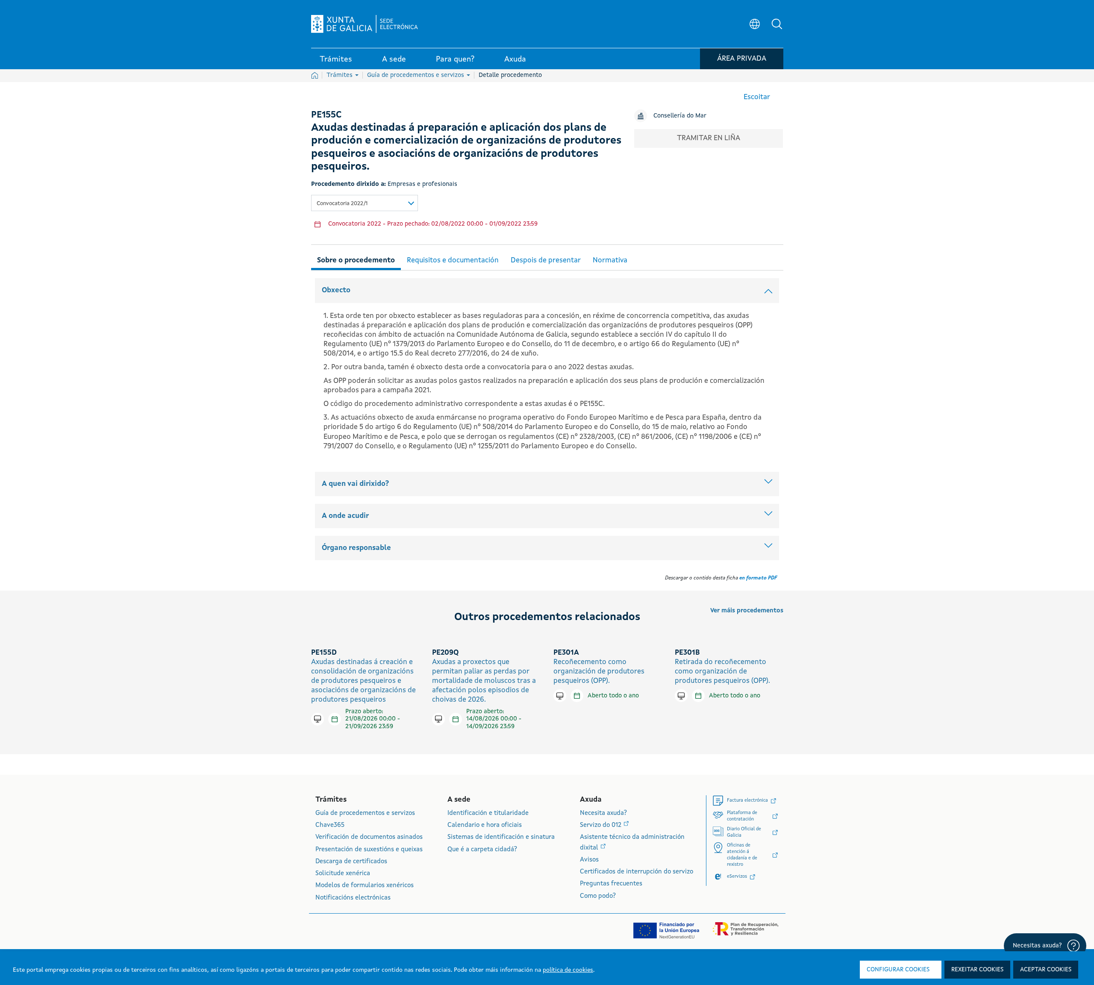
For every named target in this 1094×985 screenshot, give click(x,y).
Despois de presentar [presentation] (546, 260)
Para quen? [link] (455, 59)
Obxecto (336, 290)
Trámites (340, 75)
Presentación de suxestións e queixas (369, 850)
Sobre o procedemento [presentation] (356, 260)
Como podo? (598, 896)
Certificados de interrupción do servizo (636, 872)
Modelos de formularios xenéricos (364, 885)
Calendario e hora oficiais (484, 825)
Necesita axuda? (603, 813)
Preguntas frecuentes (611, 884)
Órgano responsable (356, 548)
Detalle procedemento (510, 75)
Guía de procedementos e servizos (416, 75)
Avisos (589, 860)
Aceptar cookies (1045, 970)
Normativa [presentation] (610, 260)
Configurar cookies (898, 970)
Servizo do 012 (601, 825)
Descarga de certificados (351, 862)
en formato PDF (758, 578)
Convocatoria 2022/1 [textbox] (342, 203)
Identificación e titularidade (488, 813)
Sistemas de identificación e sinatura (501, 837)
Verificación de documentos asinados (369, 837)
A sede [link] (394, 59)
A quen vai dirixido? (355, 484)
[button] (777, 24)
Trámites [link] (336, 59)
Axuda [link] (515, 59)
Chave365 (329, 825)
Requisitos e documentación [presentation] (453, 260)
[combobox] (364, 203)
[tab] (356, 259)
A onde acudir (345, 516)
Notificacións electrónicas (353, 898)
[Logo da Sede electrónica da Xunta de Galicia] (364, 24)
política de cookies (568, 970)
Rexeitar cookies (977, 970)
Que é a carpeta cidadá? (482, 850)
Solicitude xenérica (342, 873)
